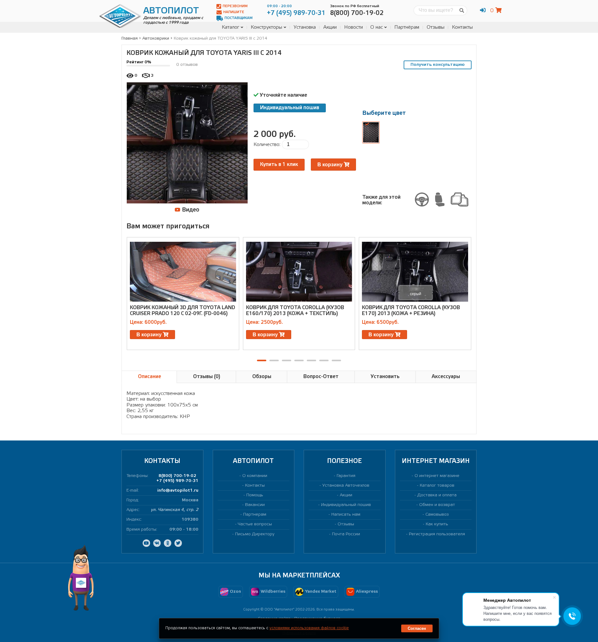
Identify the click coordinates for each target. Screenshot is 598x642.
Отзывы (435, 27)
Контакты (462, 27)
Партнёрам (406, 27)
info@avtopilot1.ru (177, 491)
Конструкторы (266, 27)
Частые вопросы (255, 524)
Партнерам (254, 515)
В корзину (330, 164)
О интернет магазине (437, 476)
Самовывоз (437, 515)
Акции (330, 27)
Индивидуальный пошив (289, 107)
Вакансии (255, 505)
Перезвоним (235, 6)
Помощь (254, 495)
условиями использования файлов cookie (309, 628)
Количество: (267, 144)
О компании (254, 476)
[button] (261, 360)
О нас (376, 27)
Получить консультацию (438, 65)
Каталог (230, 27)
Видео (189, 209)
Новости (353, 27)
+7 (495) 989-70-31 (177, 481)
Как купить (437, 524)
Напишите (233, 12)
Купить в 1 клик (279, 164)
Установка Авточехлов (345, 486)
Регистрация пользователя (437, 534)
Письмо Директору (254, 534)
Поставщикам (239, 18)
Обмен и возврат (437, 505)
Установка (305, 27)
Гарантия (346, 476)
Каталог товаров (437, 486)
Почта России (346, 534)
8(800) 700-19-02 (177, 476)
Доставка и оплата (437, 495)
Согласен (417, 628)
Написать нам (345, 515)
